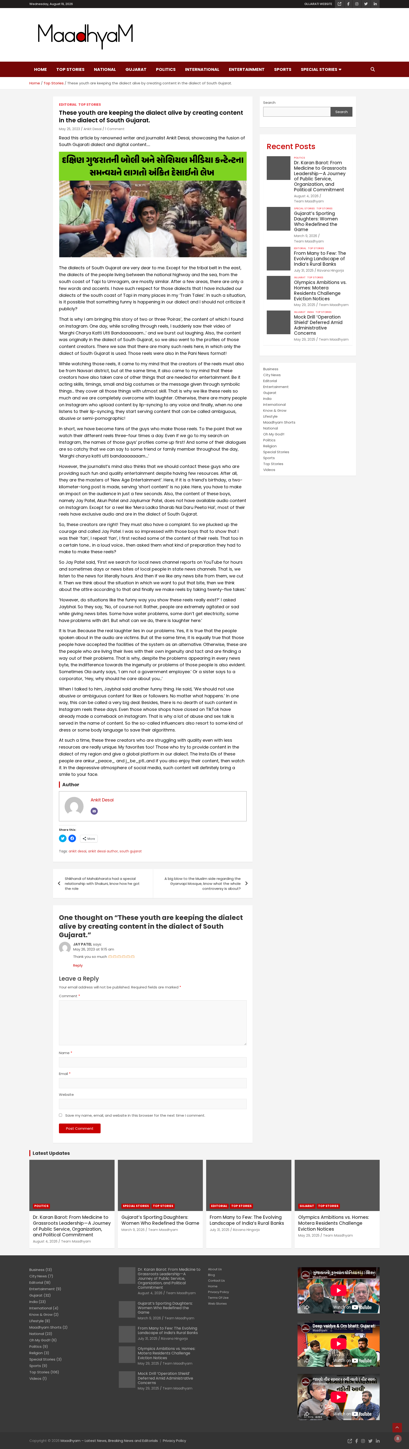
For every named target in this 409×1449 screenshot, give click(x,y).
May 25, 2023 (69, 129)
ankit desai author (103, 851)
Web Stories (217, 1303)
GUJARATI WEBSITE (318, 4)
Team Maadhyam (309, 201)
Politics (166, 69)
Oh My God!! (273, 434)
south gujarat (131, 851)
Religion (270, 445)
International (202, 69)
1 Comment (114, 129)
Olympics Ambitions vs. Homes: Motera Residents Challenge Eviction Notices (320, 290)
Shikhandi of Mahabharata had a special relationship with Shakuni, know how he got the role (102, 883)
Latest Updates (51, 1153)
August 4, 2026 (306, 196)
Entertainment (247, 69)
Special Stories (319, 69)
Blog (211, 1275)
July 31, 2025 (304, 270)
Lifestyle (270, 416)
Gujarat (136, 69)
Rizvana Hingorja (330, 270)
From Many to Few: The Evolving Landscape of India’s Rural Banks (320, 258)
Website (66, 1094)
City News (272, 374)
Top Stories (70, 69)
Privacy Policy (218, 1292)
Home (40, 69)
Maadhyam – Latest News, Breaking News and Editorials (109, 1440)
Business (270, 368)
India (310, 312)
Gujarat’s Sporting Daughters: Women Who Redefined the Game (316, 221)
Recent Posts (291, 146)
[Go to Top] (397, 1427)
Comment (69, 995)
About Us (215, 1269)
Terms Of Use (218, 1297)
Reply (78, 965)
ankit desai (77, 851)
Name (65, 1052)
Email (65, 1073)
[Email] (94, 811)
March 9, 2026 (305, 235)
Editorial (68, 104)
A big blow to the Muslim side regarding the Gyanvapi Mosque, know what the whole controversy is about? (202, 883)
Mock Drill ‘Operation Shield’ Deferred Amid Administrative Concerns (318, 325)
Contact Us (216, 1280)
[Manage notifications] (398, 1438)
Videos (269, 469)
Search (269, 102)
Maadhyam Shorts (279, 422)
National (105, 69)
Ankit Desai (93, 129)
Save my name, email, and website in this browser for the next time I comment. (135, 1115)
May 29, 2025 (304, 304)
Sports (282, 69)
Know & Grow (274, 410)
